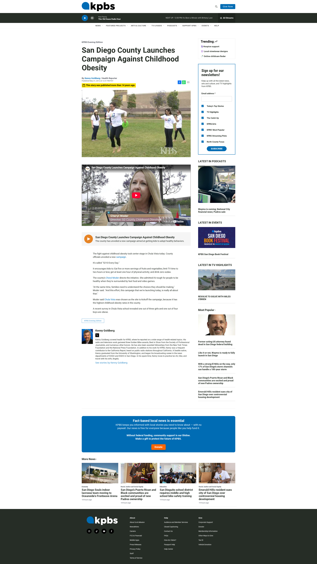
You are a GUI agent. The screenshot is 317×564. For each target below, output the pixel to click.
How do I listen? (170, 540)
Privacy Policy (135, 549)
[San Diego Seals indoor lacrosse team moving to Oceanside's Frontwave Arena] (100, 473)
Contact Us (168, 531)
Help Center (168, 549)
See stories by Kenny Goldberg (111, 362)
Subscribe (217, 148)
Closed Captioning (171, 527)
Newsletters (134, 527)
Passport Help (169, 545)
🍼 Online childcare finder (213, 56)
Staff (132, 553)
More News (88, 459)
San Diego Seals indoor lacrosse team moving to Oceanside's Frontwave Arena (99, 493)
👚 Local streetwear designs (214, 51)
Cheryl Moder (112, 277)
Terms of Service (136, 558)
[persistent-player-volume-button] (92, 18)
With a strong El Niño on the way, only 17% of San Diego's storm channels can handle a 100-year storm (216, 367)
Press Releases (135, 545)
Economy (85, 487)
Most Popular (206, 310)
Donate (158, 447)
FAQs (166, 536)
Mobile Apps (134, 540)
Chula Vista (110, 299)
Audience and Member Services (176, 522)
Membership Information (208, 531)
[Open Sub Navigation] (103, 26)
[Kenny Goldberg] (87, 336)
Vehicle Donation (204, 545)
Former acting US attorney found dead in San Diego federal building (215, 343)
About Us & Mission (137, 522)
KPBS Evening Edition (92, 42)
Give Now (228, 6)
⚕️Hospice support (210, 46)
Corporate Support (205, 522)
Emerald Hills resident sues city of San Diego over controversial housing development (215, 394)
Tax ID (200, 540)
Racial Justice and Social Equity (132, 487)
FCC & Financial (136, 536)
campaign (121, 257)
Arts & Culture (138, 26)
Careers (133, 531)
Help (216, 26)
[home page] (98, 6)
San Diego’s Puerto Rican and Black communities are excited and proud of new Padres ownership (215, 380)
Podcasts (172, 26)
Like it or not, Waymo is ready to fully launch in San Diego (216, 354)
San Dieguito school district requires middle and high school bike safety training (176, 493)
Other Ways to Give (205, 536)
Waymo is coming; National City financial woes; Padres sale (214, 210)
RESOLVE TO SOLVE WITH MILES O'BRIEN (214, 298)
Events (205, 26)
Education (163, 487)
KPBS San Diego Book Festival (213, 254)
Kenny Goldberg (92, 78)
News (98, 26)
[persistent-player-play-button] (85, 18)
